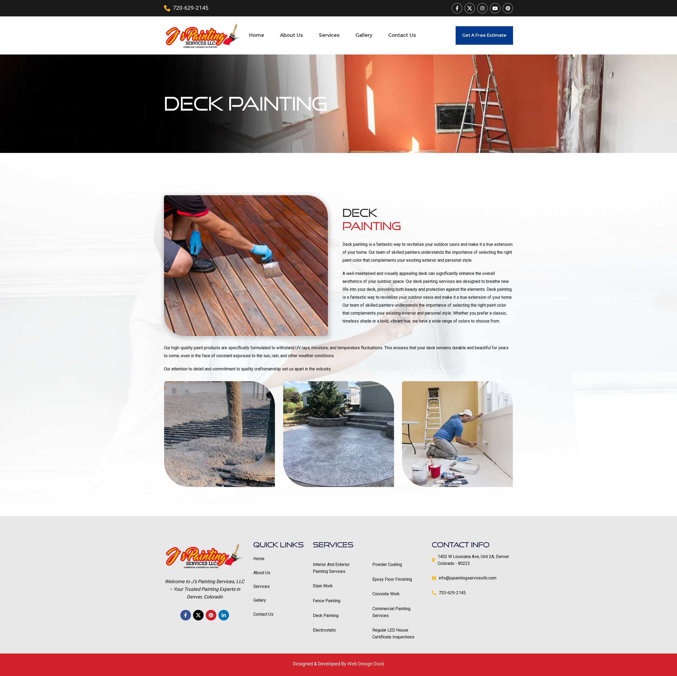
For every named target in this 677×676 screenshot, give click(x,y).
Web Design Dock (365, 663)
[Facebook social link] (457, 8)
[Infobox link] (186, 8)
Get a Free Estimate (484, 35)
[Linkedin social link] (223, 615)
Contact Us (263, 614)
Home (258, 558)
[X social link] (469, 8)
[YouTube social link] (495, 8)
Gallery (259, 600)
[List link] (338, 568)
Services (261, 586)
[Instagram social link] (482, 8)
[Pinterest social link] (507, 8)
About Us (261, 572)
